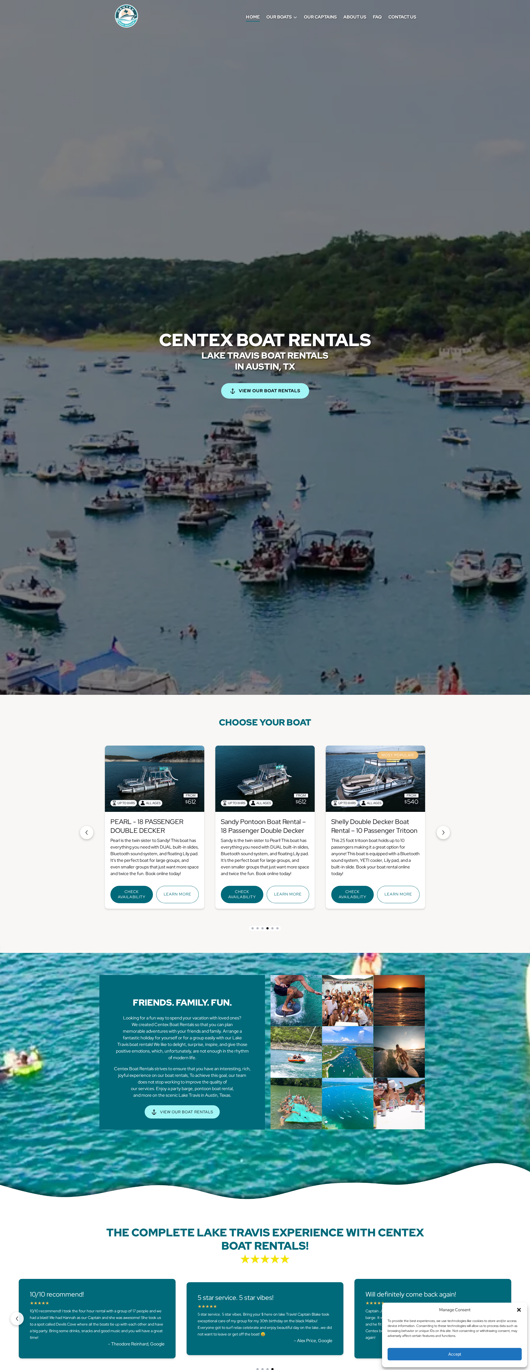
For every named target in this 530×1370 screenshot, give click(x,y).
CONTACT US (402, 17)
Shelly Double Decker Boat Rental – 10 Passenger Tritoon (374, 826)
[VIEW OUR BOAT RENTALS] (265, 375)
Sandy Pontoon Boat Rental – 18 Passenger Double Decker (263, 826)
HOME (253, 17)
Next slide (443, 832)
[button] (519, 1310)
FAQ (377, 17)
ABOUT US (354, 17)
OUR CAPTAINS (320, 17)
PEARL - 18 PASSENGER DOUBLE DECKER (146, 826)
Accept (454, 1354)
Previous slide (86, 832)
